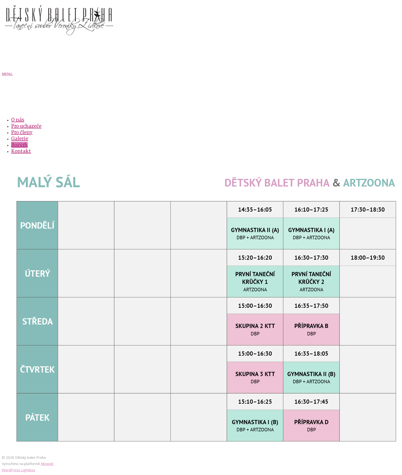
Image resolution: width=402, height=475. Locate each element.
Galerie (19, 138)
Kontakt (21, 151)
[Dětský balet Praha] (60, 33)
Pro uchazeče (26, 126)
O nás (17, 120)
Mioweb (47, 463)
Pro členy (22, 132)
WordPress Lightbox (18, 470)
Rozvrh (19, 145)
